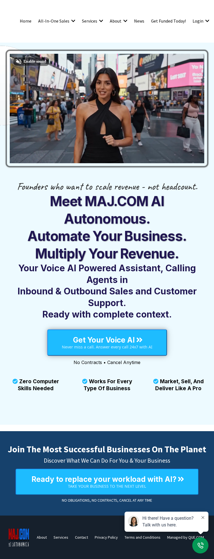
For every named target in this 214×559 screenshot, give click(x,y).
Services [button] (90, 21)
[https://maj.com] (19, 537)
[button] (72, 21)
